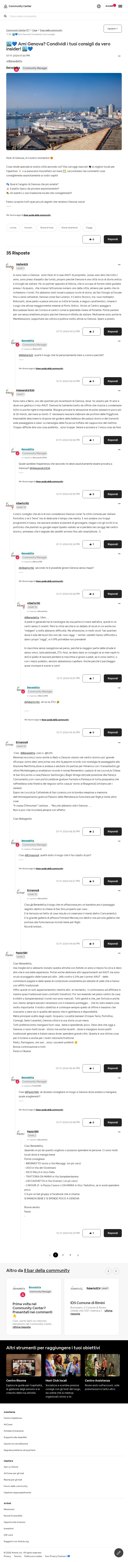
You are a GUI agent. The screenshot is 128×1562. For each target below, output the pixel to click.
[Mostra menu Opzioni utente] (120, 6)
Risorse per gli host (13, 1480)
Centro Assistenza (13, 1418)
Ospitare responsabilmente (17, 1493)
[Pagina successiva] (78, 1255)
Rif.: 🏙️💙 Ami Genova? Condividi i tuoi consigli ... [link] (33, 34)
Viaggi (89, 228)
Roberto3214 (94, 1288)
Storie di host (46, 228)
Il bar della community (51, 30)
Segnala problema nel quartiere (19, 1450)
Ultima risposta (22, 1327)
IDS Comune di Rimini (87, 1303)
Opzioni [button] (111, 28)
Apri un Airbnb (11, 1467)
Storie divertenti (70, 228)
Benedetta (13, 67)
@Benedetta (31, 617)
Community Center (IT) (18, 30)
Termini (17, 1556)
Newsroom (9, 1509)
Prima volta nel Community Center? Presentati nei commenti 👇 (32, 1310)
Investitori (9, 1529)
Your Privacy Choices (55, 1556)
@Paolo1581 (32, 1092)
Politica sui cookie (33, 1556)
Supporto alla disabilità (15, 1437)
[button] (119, 56)
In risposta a (32, 349)
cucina (13, 228)
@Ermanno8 (32, 855)
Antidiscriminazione (14, 1431)
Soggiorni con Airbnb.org (16, 1541)
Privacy (7, 1556)
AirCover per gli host (14, 1473)
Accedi (109, 6)
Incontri (28, 228)
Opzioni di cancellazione (16, 1444)
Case (34, 30)
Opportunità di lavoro (14, 1522)
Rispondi (113, 239)
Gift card (8, 1535)
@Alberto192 (26, 568)
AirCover (8, 1424)
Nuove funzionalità (13, 1516)
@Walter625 (26, 355)
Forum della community (15, 1486)
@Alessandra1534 (40, 468)
